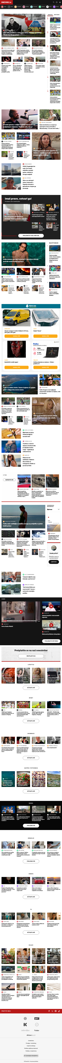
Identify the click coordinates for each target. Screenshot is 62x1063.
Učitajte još (31, 687)
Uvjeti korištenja (31, 1045)
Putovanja (35, 6)
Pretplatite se (31, 656)
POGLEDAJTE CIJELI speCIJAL (31, 235)
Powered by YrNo (56, 523)
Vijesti (5, 6)
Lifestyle (27, 6)
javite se (53, 561)
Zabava (57, 6)
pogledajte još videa (51, 641)
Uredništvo (31, 1040)
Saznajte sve (9, 479)
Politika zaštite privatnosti (31, 1048)
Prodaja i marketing (31, 1043)
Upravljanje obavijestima (32, 1055)
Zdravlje (43, 6)
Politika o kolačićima (31, 1051)
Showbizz (19, 6)
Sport (12, 6)
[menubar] (57, 2)
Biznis (50, 6)
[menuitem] (57, 2)
